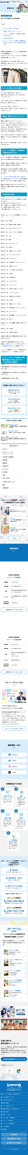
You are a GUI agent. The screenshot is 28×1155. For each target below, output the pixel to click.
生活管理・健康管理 (7, 15)
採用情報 (4, 1129)
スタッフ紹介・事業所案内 (8, 1117)
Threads (14, 772)
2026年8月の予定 (8, 38)
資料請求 (14, 1134)
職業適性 (5, 463)
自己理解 (5, 472)
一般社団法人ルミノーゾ (7, 352)
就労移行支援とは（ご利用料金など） (11, 1109)
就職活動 (5, 460)
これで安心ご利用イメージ (8, 1100)
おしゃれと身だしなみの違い (11, 28)
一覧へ (13, 538)
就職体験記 (6, 488)
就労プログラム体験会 (15, 1143)
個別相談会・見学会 (15, 1138)
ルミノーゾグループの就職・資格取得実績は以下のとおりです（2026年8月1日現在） (15, 42)
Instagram (14, 766)
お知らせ (5, 449)
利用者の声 (6, 466)
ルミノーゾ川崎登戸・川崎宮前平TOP (11, 1094)
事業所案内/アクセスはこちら (13, 609)
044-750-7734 (15, 184)
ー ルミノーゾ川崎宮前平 (8, 1123)
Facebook (14, 755)
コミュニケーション (8, 454)
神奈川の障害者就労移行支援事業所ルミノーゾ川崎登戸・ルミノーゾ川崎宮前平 (16, 2)
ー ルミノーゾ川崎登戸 (7, 1120)
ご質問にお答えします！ (9, 482)
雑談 (4, 485)
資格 (4, 475)
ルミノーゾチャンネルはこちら (13, 728)
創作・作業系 (6, 478)
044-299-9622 (15, 901)
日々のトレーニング (8, 452)
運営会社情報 (5, 1103)
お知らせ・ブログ (6, 1114)
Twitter (14, 760)
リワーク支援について (7, 1106)
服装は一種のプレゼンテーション (13, 31)
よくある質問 (5, 1126)
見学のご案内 (5, 1111)
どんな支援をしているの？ (8, 1097)
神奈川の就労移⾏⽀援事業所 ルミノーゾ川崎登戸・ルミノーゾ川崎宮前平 (17, 1149)
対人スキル (6, 469)
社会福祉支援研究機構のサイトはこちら (13, 1059)
